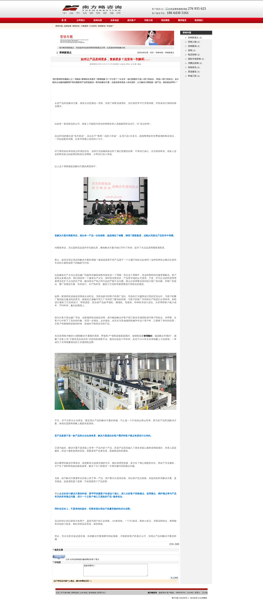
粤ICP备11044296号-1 (180, 598)
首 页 (63, 20)
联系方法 (101, 593)
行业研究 (93, 26)
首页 (152, 53)
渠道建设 (192, 72)
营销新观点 (193, 37)
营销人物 (192, 42)
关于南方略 (65, 593)
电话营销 (192, 54)
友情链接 (92, 593)
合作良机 (83, 593)
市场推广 (110, 26)
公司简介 (81, 20)
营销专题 (59, 26)
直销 (190, 50)
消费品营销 (193, 63)
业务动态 (114, 20)
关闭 (177, 544)
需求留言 (182, 20)
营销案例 (192, 46)
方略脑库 (84, 26)
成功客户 (131, 20)
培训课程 (165, 20)
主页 (58, 593)
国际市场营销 (194, 59)
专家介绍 (148, 20)
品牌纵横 (67, 26)
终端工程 (192, 76)
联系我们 (199, 20)
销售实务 (76, 26)
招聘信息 (75, 593)
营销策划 (101, 26)
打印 (171, 544)
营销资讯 (192, 67)
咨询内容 (97, 20)
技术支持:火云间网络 (198, 598)
